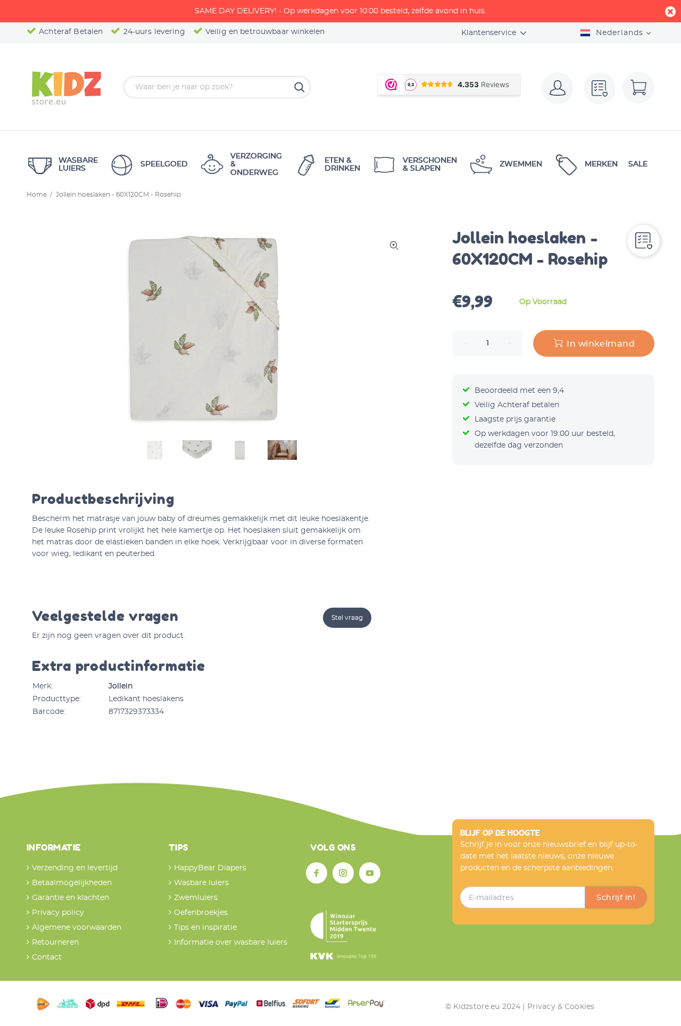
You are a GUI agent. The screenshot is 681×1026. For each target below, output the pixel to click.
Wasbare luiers (201, 883)
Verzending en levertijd (75, 868)
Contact (47, 957)
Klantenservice (488, 33)
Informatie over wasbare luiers (230, 942)
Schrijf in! (615, 898)
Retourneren (55, 942)
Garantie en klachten (70, 898)
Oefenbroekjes (201, 912)
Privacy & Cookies (560, 1007)
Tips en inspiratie (205, 927)
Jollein (120, 686)
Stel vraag (347, 618)
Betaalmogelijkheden (72, 883)
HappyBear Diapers (210, 868)
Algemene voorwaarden (76, 927)
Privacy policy (58, 912)
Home (37, 194)
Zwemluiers (196, 898)
